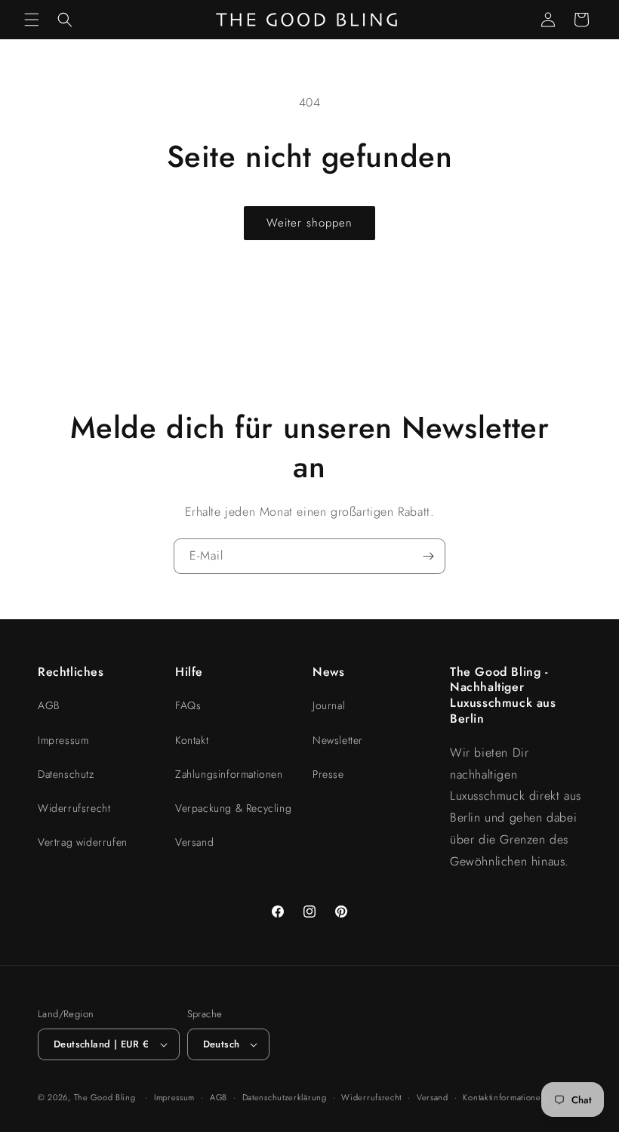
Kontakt (191, 740)
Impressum (63, 740)
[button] (31, 19)
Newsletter (338, 740)
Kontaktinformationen (504, 1097)
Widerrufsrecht (74, 808)
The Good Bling (105, 1097)
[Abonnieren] (428, 556)
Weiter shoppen (309, 222)
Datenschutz (66, 774)
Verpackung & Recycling (233, 808)
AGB (49, 705)
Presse (328, 774)
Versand (194, 842)
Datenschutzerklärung (284, 1097)
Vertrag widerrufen (83, 842)
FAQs (188, 705)
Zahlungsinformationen (229, 774)
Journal (329, 705)
